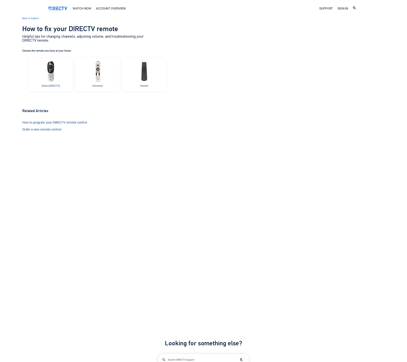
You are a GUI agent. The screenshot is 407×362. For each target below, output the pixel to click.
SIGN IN (343, 8)
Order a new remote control (41, 129)
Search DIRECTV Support (181, 359)
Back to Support (30, 18)
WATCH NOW (82, 8)
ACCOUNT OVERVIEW (111, 8)
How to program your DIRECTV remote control (54, 122)
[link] (51, 74)
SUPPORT (326, 8)
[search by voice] (241, 360)
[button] (354, 8)
